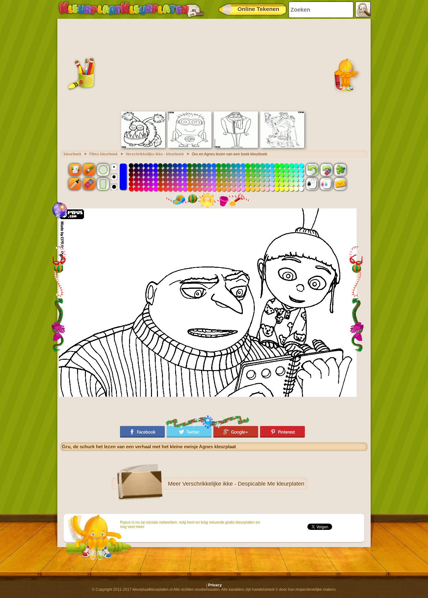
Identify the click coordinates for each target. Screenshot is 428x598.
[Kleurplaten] (131, 9)
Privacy (215, 585)
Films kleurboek (103, 154)
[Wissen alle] (326, 169)
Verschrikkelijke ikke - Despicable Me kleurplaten (243, 484)
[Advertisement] (214, 64)
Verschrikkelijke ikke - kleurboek (155, 154)
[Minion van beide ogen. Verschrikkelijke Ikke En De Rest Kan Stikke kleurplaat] (189, 146)
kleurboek (72, 154)
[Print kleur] (326, 184)
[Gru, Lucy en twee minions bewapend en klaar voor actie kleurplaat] (282, 146)
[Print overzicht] (312, 184)
